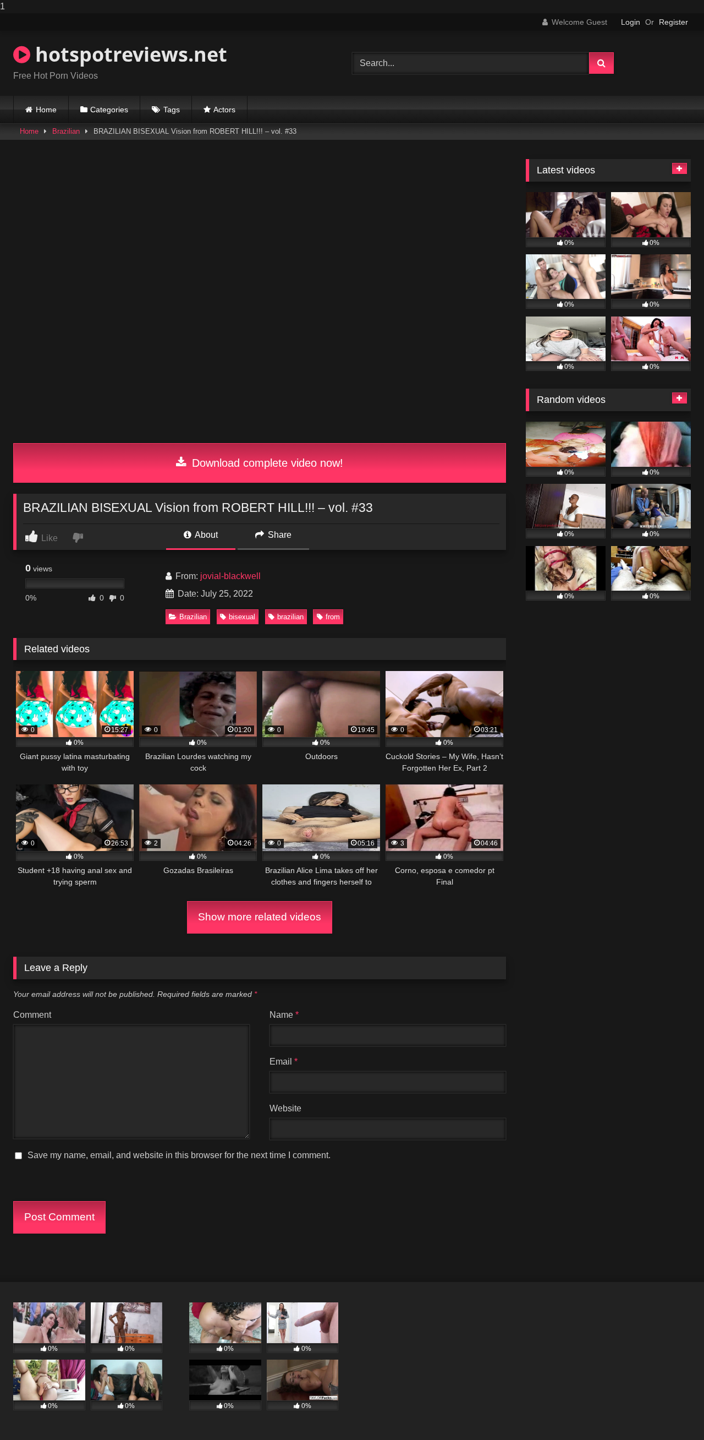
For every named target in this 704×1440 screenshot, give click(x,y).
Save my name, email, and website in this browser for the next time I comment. (179, 1155)
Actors (224, 109)
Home (46, 109)
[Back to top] (670, 1409)
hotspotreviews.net (128, 54)
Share (279, 534)
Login (630, 22)
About (205, 534)
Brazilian (66, 131)
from (333, 617)
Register (673, 22)
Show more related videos (259, 917)
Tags (171, 109)
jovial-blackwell (230, 576)
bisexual (242, 617)
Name (284, 1014)
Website (285, 1108)
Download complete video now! (266, 463)
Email (284, 1061)
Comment (32, 1014)
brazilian (290, 617)
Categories (109, 109)
